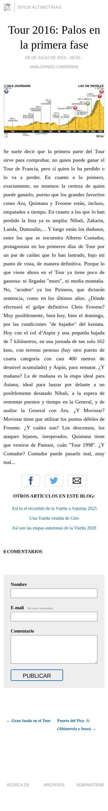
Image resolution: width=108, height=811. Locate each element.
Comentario (22, 631)
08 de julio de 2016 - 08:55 (52, 57)
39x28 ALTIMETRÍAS (39, 7)
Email (77, 480)
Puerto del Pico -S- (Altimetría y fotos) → (76, 725)
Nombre (19, 584)
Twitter (54, 480)
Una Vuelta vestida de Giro (54, 518)
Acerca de (18, 785)
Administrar (90, 785)
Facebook (31, 480)
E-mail (32, 607)
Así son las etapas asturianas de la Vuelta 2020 (54, 528)
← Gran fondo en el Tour (28, 721)
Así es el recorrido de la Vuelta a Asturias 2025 (54, 508)
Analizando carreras (54, 66)
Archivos (54, 785)
